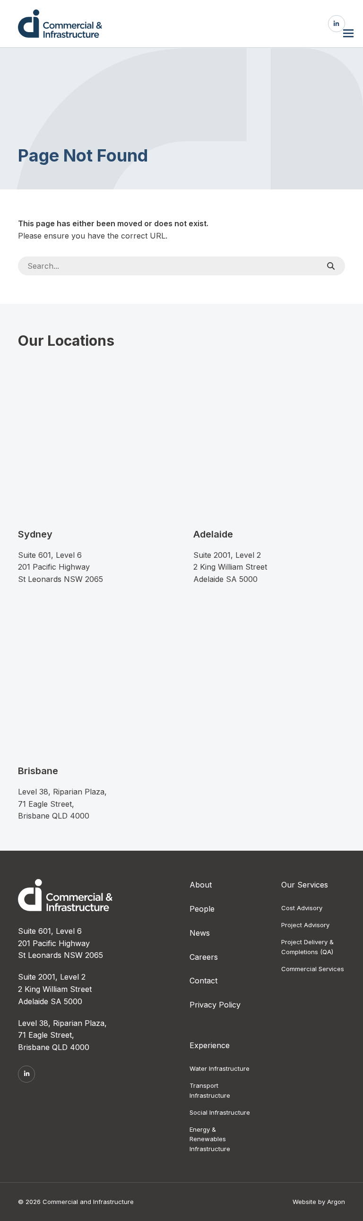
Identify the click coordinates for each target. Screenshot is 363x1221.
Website (304, 1201)
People (202, 909)
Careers (204, 957)
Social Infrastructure (220, 1112)
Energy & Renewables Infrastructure (210, 1139)
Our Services (304, 884)
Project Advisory (305, 925)
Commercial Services (312, 969)
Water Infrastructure (220, 1068)
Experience (210, 1045)
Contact (203, 980)
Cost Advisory (301, 908)
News (200, 933)
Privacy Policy (215, 1004)
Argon (336, 1201)
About (201, 884)
